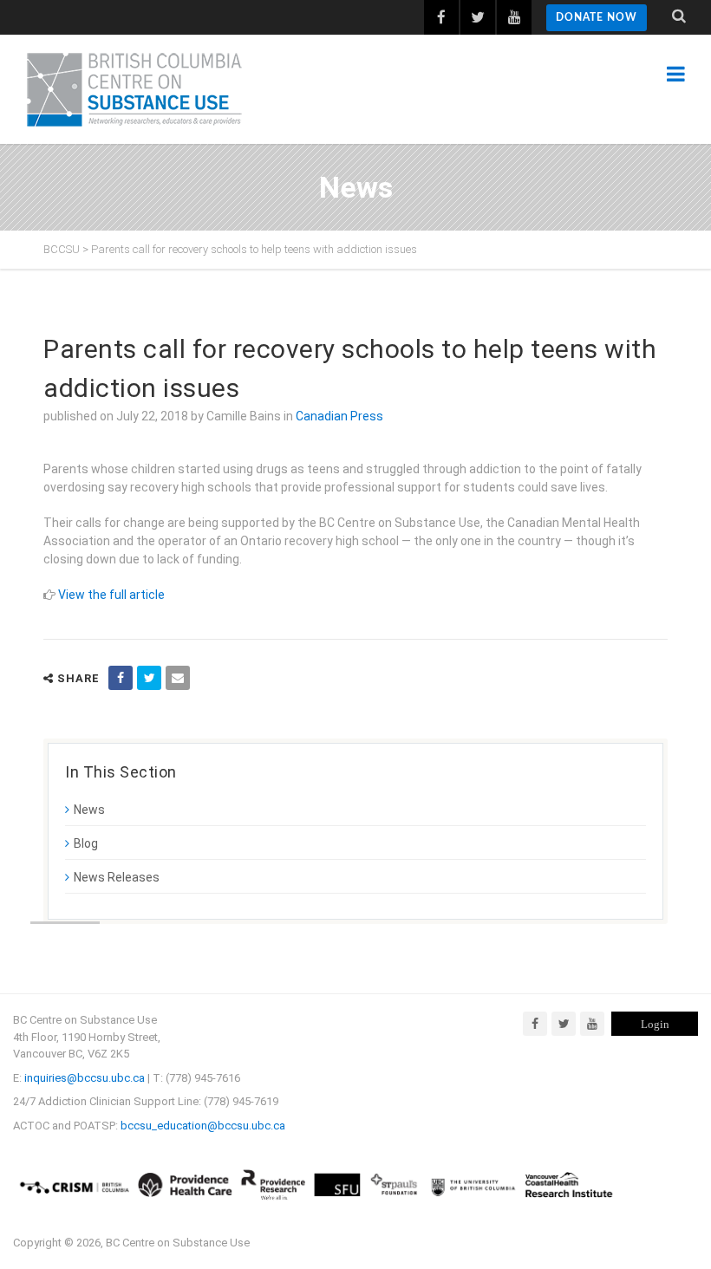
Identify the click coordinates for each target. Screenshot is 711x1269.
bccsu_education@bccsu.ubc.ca (203, 1125)
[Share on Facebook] (120, 678)
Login (655, 1024)
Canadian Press (339, 416)
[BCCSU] (134, 89)
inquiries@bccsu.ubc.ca (84, 1077)
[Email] (178, 678)
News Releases (117, 877)
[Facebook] (535, 1024)
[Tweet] (149, 678)
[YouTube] (592, 1024)
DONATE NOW (596, 17)
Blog (86, 843)
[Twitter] (563, 1024)
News (89, 810)
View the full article (111, 595)
